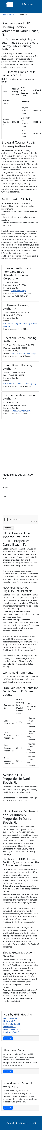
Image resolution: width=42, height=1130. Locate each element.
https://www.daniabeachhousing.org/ (20, 383)
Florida (12, 14)
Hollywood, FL (9, 1021)
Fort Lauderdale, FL (11, 1024)
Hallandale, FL (9, 1026)
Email (5, 487)
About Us (8, 1038)
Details (6, 496)
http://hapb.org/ (18, 290)
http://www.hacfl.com (21, 411)
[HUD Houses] (9, 4)
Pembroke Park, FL (11, 1032)
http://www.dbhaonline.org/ (23, 353)
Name (5, 478)
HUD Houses (28, 4)
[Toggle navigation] (9, 10)
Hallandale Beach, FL (12, 1029)
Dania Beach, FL (10, 1018)
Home (5, 14)
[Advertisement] (21, 447)
